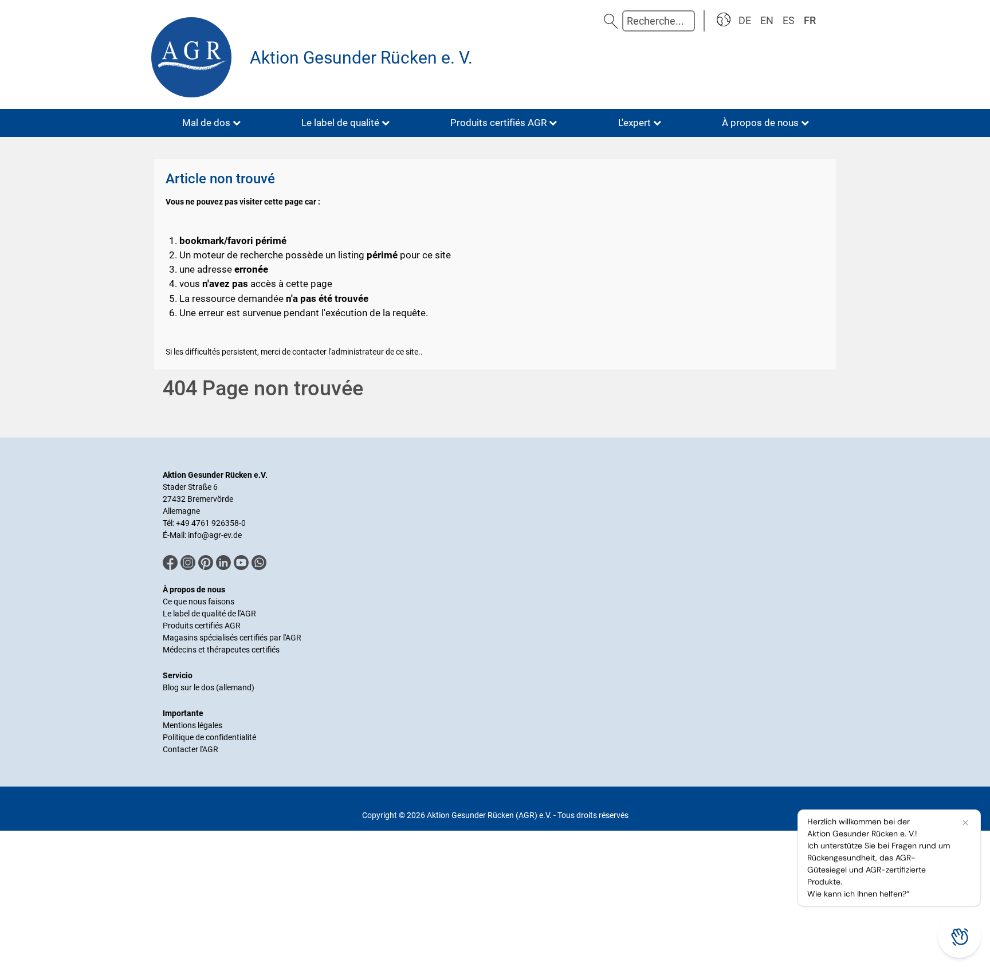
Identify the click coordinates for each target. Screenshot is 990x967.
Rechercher (610, 21)
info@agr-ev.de (215, 535)
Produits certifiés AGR (202, 625)
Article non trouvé (220, 179)
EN (766, 20)
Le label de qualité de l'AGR (209, 613)
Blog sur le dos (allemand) (208, 687)
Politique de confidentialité (209, 737)
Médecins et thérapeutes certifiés (221, 649)
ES (789, 20)
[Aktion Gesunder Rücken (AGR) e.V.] (194, 57)
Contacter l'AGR (190, 749)
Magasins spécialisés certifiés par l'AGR (232, 637)
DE (744, 20)
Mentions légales (192, 725)
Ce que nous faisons (198, 601)
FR (810, 20)
